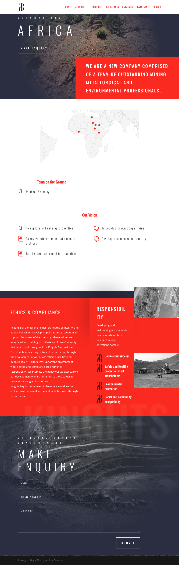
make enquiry (34, 48)
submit (128, 543)
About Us (79, 7)
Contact (157, 7)
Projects (96, 7)
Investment (142, 7)
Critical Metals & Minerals (119, 7)
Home (67, 7)
